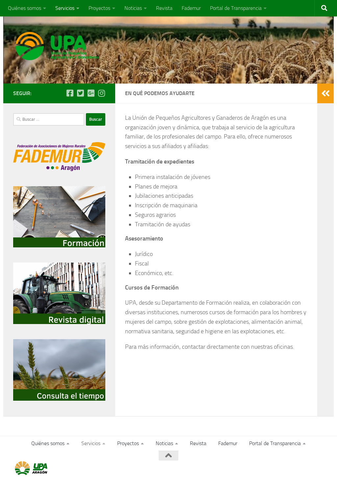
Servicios (64, 8)
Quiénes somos (24, 8)
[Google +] (91, 93)
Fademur (191, 8)
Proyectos (99, 8)
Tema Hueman (89, 489)
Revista (164, 8)
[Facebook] (70, 93)
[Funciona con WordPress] (40, 489)
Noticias (133, 8)
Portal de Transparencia (236, 8)
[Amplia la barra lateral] (325, 93)
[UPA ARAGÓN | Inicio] (57, 46)
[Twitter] (80, 93)
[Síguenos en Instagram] (101, 93)
